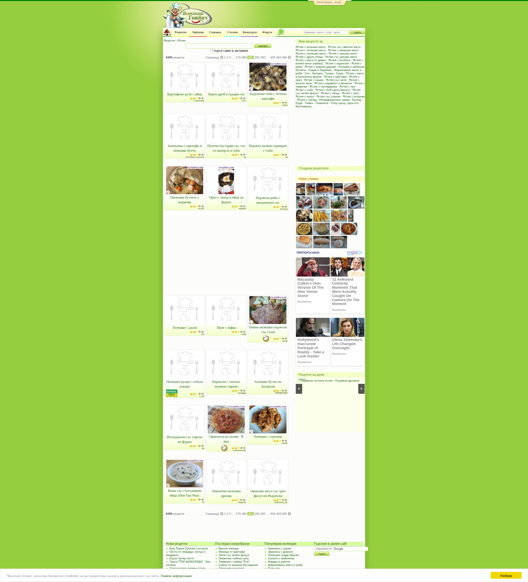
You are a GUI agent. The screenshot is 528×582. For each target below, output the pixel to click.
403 (272, 57)
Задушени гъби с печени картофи (267, 96)
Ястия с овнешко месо (343, 50)
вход (338, 2)
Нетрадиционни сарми (334, 99)
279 (238, 57)
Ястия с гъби (304, 89)
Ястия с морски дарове (320, 66)
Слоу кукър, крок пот (345, 103)
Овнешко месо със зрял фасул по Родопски (268, 493)
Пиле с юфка (226, 327)
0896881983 (281, 393)
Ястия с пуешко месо (343, 53)
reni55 (201, 208)
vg (245, 157)
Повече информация (176, 575)
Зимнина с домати (280, 551)
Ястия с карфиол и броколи (333, 83)
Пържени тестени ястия (315, 380)
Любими (198, 32)
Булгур (356, 99)
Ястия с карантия (337, 63)
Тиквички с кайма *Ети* (234, 561)
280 (244, 57)
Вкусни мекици (229, 548)
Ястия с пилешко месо (311, 53)
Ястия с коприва (354, 96)
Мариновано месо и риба (285, 565)
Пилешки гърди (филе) (283, 555)
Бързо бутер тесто (181, 558)
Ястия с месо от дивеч (311, 60)
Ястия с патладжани (323, 86)
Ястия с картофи (335, 76)
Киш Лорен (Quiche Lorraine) (188, 548)
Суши (339, 73)
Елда (299, 103)
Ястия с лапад (307, 99)
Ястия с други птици (309, 56)
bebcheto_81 (281, 502)
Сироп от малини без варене (238, 565)
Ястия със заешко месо (341, 56)
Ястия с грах (350, 93)
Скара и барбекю (320, 70)
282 (257, 57)
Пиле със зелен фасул (234, 555)
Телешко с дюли (185, 327)
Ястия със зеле (336, 80)
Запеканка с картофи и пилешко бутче (185, 148)
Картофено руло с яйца (184, 94)
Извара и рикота (279, 561)
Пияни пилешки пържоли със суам (268, 329)
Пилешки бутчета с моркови (184, 199)
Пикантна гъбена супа (234, 558)
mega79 (242, 502)
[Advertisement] (290, 17)
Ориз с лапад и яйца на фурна (226, 199)
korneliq (284, 209)
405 (284, 57)
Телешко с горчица (268, 436)
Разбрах (506, 575)
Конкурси (250, 32)
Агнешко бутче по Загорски (268, 384)
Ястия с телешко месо (311, 50)
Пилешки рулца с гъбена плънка (184, 384)
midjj (244, 334)
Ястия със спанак (328, 96)
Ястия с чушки (313, 80)
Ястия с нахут (305, 96)
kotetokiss (199, 100)
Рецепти (180, 32)
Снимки (215, 32)
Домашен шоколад (231, 568)
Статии (232, 32)
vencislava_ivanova (195, 157)
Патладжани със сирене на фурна (185, 439)
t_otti (201, 396)
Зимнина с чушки (279, 548)
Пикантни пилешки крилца (226, 493)
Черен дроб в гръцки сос (226, 94)
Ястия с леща (330, 93)
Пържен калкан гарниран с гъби (268, 148)
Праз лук (274, 568)
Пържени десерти (346, 380)
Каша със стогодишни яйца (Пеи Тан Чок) (184, 493)
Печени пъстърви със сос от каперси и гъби (226, 148)
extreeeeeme (239, 450)
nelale (285, 443)
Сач (307, 73)
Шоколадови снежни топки (187, 568)
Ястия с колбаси (339, 60)
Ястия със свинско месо (344, 46)
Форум (267, 32)
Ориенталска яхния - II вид (226, 439)
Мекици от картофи (232, 551)
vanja (285, 105)
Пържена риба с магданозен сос (268, 200)
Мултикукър (303, 106)
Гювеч (309, 103)
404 (278, 57)
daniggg (242, 393)
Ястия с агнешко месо (310, 46)
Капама (317, 73)
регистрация (324, 2)
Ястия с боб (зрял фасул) (332, 89)
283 (262, 57)
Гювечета (322, 103)
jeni (244, 100)
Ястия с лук (347, 86)
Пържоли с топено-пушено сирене (226, 384)
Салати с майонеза (281, 558)
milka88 (242, 208)
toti (202, 334)
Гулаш (329, 73)
